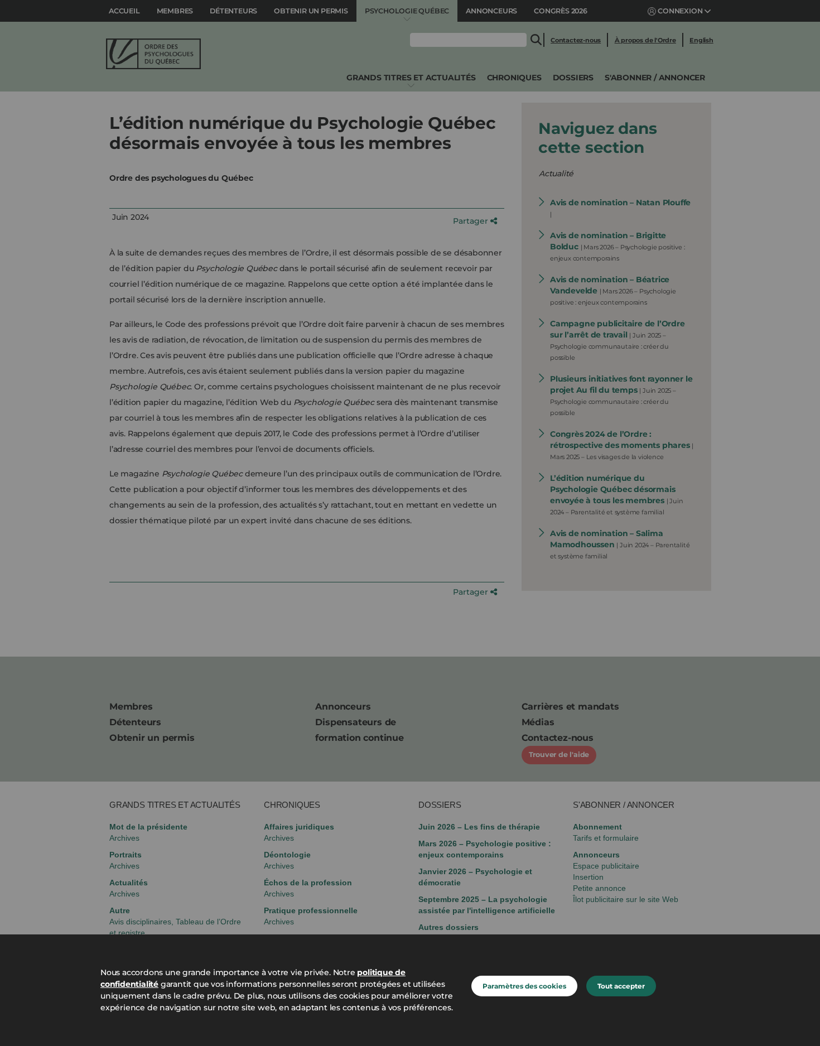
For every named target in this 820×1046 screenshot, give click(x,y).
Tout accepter (621, 986)
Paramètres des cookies (524, 986)
